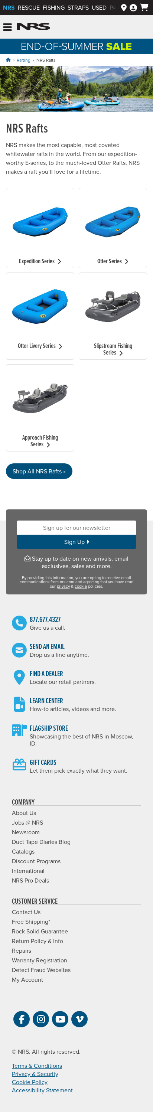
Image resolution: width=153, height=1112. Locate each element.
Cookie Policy (30, 1082)
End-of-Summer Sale (76, 46)
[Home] (8, 60)
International (28, 871)
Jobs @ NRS (27, 822)
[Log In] (133, 7)
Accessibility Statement (42, 1090)
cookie (81, 586)
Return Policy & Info (37, 941)
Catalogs (23, 851)
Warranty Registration (39, 960)
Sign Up (75, 542)
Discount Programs (36, 861)
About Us (24, 813)
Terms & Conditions (37, 1066)
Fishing (54, 7)
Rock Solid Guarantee (40, 931)
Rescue (29, 7)
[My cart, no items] (144, 7)
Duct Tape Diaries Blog (41, 842)
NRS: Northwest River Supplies (33, 26)
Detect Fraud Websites (41, 970)
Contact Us (26, 912)
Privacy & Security (35, 1074)
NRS (9, 7)
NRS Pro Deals (30, 880)
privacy (63, 586)
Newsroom (26, 832)
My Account (27, 979)
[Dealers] (124, 7)
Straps (78, 7)
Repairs (21, 950)
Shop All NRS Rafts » (39, 471)
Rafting (23, 60)
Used (99, 7)
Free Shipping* (31, 921)
